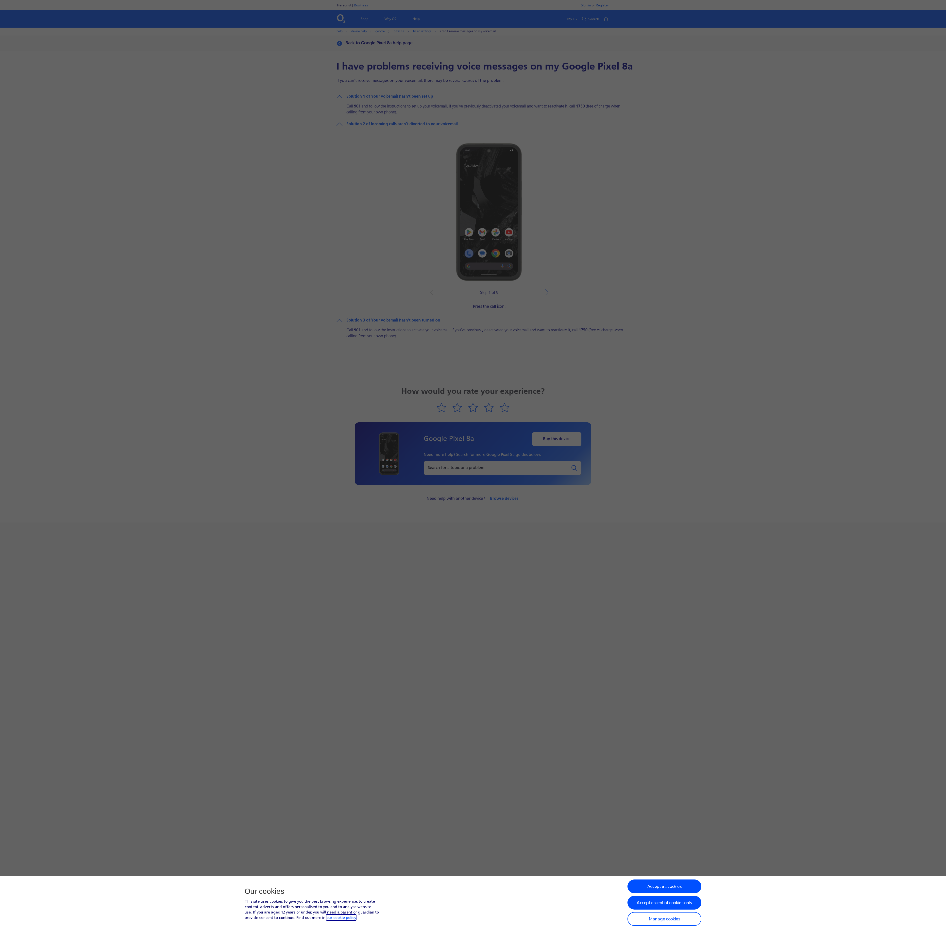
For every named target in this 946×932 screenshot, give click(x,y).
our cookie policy (341, 917)
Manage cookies (664, 919)
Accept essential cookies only (664, 902)
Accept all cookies (664, 886)
